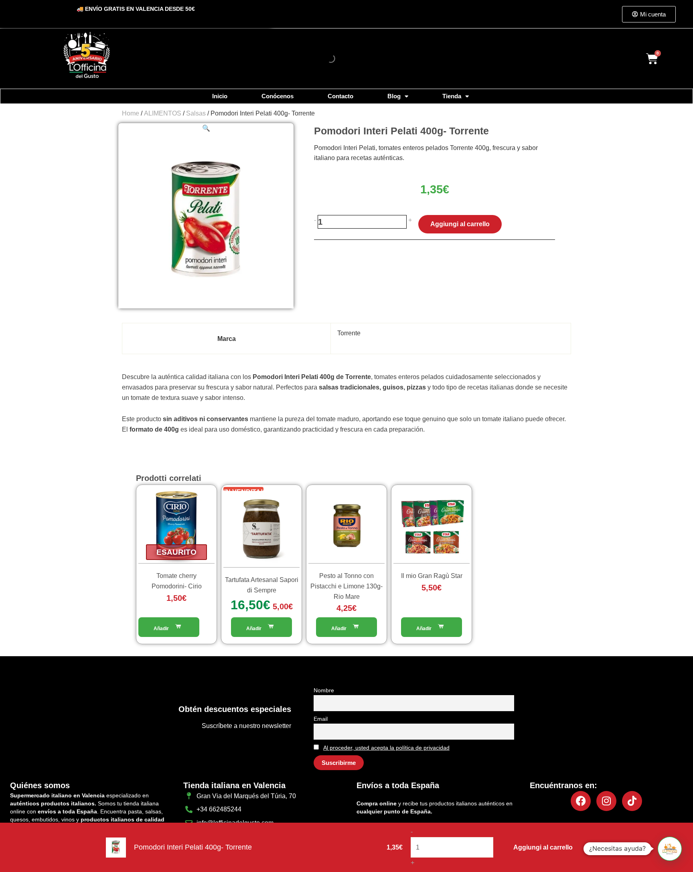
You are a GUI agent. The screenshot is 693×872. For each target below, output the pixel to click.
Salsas (196, 113)
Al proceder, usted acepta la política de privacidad (386, 747)
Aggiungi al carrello (460, 224)
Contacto (340, 96)
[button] (206, 128)
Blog (394, 96)
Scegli (431, 627)
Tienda (451, 96)
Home (130, 113)
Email (321, 719)
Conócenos (277, 96)
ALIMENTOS (162, 113)
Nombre (324, 690)
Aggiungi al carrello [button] (261, 627)
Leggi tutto (168, 627)
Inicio (219, 96)
